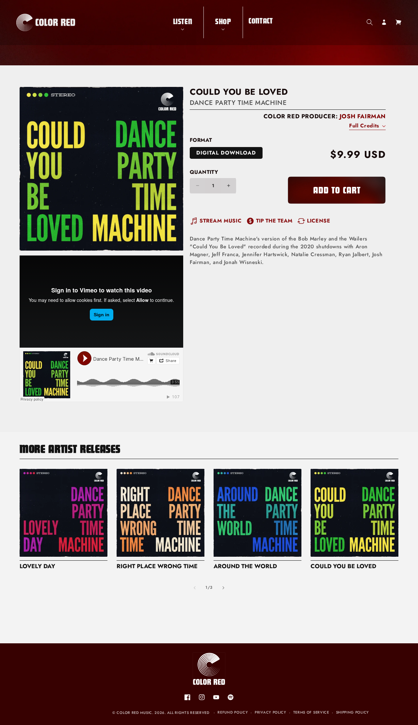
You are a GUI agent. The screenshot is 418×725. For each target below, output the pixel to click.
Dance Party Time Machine (238, 102)
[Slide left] (194, 588)
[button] (183, 22)
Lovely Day (37, 566)
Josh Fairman (363, 116)
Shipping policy (352, 712)
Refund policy (232, 712)
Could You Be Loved (343, 566)
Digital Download (226, 153)
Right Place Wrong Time (157, 566)
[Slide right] (223, 588)
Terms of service (311, 712)
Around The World (245, 566)
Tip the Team (274, 220)
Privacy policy (270, 712)
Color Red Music (134, 712)
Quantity (204, 172)
